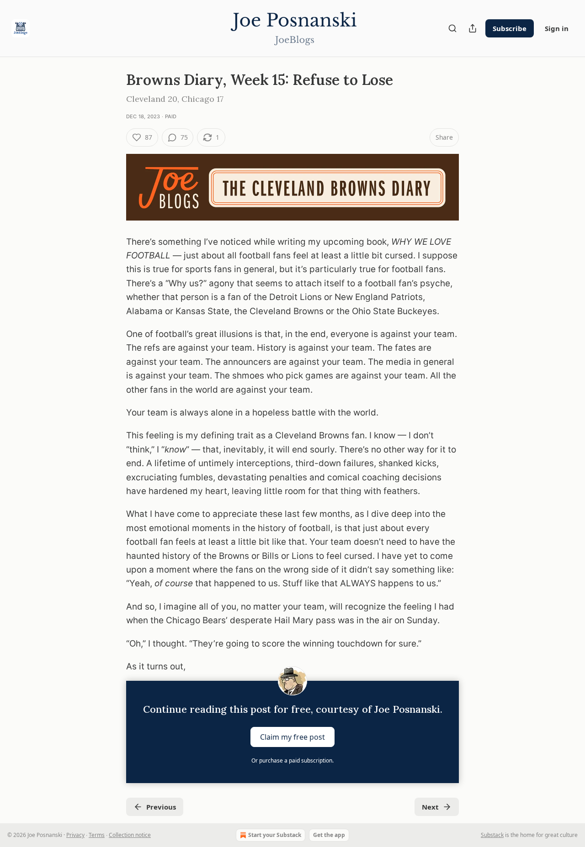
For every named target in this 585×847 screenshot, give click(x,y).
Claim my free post (292, 737)
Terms (97, 835)
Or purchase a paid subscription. (292, 760)
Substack (492, 835)
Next (430, 806)
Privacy (75, 835)
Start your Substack (274, 835)
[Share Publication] (472, 28)
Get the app (329, 835)
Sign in (557, 28)
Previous (161, 806)
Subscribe (509, 28)
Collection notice (130, 835)
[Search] (452, 28)
